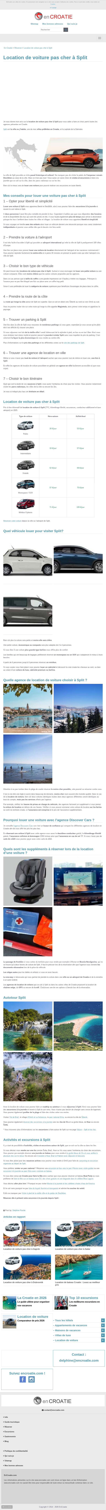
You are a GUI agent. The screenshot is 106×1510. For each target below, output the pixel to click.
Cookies (53, 4)
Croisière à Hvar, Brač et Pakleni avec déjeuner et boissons (61, 1156)
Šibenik (84, 1117)
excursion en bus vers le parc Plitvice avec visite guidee (70, 1168)
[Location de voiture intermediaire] (78, 559)
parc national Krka (56, 1117)
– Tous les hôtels (63, 1320)
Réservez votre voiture (12, 521)
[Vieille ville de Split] (27, 708)
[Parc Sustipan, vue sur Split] (78, 708)
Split (5, 129)
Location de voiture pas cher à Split (38, 48)
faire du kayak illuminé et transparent (43, 1188)
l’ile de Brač (14, 1117)
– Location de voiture (65, 1340)
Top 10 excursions (83, 1298)
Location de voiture (32, 1316)
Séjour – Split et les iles (86, 1130)
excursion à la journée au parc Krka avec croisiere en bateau (27, 1171)
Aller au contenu (7, 1507)
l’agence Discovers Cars (23, 826)
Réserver (18, 48)
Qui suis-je (72, 24)
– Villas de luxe (62, 1335)
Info (6, 1417)
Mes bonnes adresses (52, 24)
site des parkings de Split (74, 343)
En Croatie (8, 48)
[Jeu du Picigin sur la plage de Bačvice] (27, 759)
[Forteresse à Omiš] (27, 1076)
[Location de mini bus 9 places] (27, 610)
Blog (6, 1441)
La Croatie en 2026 (32, 1298)
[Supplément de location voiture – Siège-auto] (27, 881)
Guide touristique (11, 1422)
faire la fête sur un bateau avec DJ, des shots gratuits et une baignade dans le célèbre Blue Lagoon (53, 1179)
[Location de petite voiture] (27, 559)
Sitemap (34, 24)
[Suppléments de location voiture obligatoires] (27, 931)
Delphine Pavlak (19, 1210)
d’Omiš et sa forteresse (36, 1117)
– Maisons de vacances (66, 1330)
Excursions (9, 1432)
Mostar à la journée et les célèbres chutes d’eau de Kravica (71, 1184)
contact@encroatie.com (54, 1410)
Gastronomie (10, 1436)
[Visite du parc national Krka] (27, 1026)
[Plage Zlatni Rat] (78, 1026)
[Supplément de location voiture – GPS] (78, 881)
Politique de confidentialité (16, 1451)
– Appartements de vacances (70, 1325)
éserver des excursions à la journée (38, 1122)
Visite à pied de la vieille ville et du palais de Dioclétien (44, 1193)
